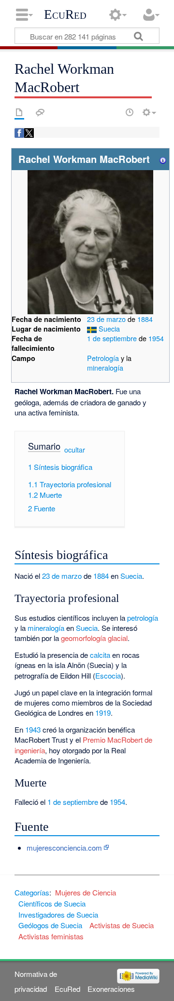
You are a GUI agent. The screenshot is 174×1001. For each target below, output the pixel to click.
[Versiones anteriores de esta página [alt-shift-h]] (129, 112)
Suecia (109, 328)
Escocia (108, 675)
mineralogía (105, 367)
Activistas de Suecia (121, 925)
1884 (145, 319)
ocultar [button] (74, 449)
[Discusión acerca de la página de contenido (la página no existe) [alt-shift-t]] (40, 112)
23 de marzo (107, 319)
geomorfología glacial (94, 638)
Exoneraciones (111, 989)
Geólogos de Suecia (50, 925)
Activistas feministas (51, 936)
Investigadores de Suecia (58, 914)
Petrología (103, 358)
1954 (156, 338)
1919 (103, 712)
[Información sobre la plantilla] (163, 159)
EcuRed (65, 14)
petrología (142, 618)
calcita (100, 655)
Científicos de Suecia (52, 903)
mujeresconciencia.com (64, 847)
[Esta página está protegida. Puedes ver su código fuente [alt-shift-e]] (112, 112)
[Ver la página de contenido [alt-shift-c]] (19, 112)
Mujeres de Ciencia (85, 892)
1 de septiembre (113, 338)
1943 (33, 729)
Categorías (31, 892)
